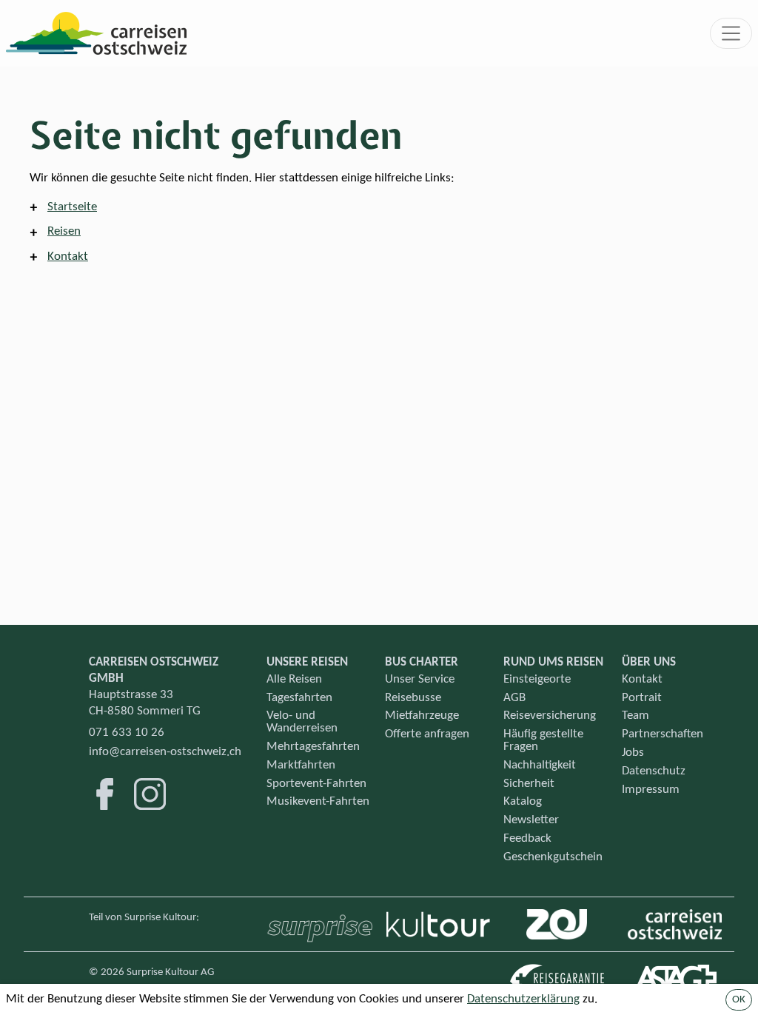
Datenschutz (653, 771)
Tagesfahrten (299, 697)
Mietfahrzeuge (422, 715)
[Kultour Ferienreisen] (438, 924)
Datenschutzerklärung (523, 999)
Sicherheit (528, 783)
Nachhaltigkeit (539, 765)
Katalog (522, 801)
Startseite (72, 207)
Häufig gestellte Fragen (543, 740)
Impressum (651, 789)
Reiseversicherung (549, 715)
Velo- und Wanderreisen (302, 721)
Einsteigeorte (537, 679)
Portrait (642, 697)
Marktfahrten (300, 765)
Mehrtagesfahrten (313, 746)
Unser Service (420, 679)
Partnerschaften (662, 734)
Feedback (527, 838)
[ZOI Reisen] (556, 924)
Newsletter (531, 820)
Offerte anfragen (427, 734)
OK (738, 999)
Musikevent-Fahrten (317, 801)
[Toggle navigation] (731, 33)
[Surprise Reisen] (319, 924)
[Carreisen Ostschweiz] (675, 924)
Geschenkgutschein (553, 857)
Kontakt (67, 256)
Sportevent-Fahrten (316, 783)
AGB (514, 697)
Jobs (633, 752)
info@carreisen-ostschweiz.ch (165, 752)
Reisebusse (413, 697)
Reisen (64, 231)
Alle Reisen (294, 679)
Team (635, 715)
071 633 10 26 (126, 732)
